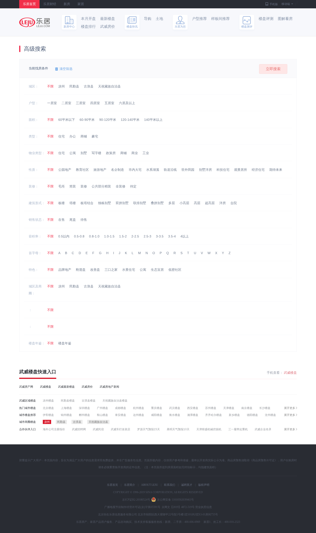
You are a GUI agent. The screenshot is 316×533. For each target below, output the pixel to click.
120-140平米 (130, 120)
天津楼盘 (228, 408)
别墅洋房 (205, 169)
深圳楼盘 (84, 408)
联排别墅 (139, 203)
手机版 (274, 4)
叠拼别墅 (157, 203)
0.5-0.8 (79, 236)
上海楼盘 (66, 408)
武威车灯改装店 (120, 429)
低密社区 (174, 269)
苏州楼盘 (210, 408)
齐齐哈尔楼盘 (213, 415)
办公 (72, 136)
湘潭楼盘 (192, 415)
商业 (134, 153)
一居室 (52, 103)
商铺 (84, 136)
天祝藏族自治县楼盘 (114, 400)
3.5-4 (172, 236)
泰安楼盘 (120, 415)
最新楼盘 (107, 19)
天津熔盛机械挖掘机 (208, 429)
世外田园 (187, 169)
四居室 (95, 103)
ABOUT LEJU (149, 484)
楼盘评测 (266, 19)
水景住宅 (128, 269)
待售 (84, 219)
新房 (67, 4)
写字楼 (96, 153)
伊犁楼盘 (48, 415)
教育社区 (82, 169)
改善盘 (95, 269)
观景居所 (240, 169)
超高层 (210, 203)
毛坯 (61, 186)
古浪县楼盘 (89, 400)
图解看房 (285, 19)
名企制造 (117, 169)
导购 (147, 19)
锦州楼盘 (66, 415)
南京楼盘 (246, 408)
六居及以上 (127, 103)
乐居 (34, 22)
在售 (61, 219)
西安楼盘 (192, 408)
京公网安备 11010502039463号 (175, 499)
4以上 (184, 236)
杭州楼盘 (138, 408)
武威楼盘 (28, 371)
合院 (233, 203)
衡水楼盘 (174, 415)
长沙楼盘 (264, 408)
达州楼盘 (138, 415)
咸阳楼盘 (156, 415)
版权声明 (203, 484)
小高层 (184, 203)
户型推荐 (199, 19)
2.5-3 (147, 236)
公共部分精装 (101, 186)
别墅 (84, 153)
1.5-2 (123, 236)
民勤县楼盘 (68, 400)
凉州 (61, 86)
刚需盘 (81, 269)
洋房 (222, 203)
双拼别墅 (122, 203)
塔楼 (72, 203)
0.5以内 (63, 236)
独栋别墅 (104, 203)
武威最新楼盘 (66, 386)
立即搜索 (273, 69)
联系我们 (169, 484)
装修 (84, 186)
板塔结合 (87, 203)
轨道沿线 (170, 169)
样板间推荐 (220, 19)
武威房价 (107, 26)
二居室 (66, 103)
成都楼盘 (120, 408)
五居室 (109, 103)
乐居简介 (129, 484)
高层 (197, 203)
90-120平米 (107, 120)
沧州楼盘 (270, 415)
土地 (159, 19)
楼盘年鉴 (64, 343)
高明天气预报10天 (178, 429)
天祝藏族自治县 (109, 86)
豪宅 (95, 136)
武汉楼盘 (174, 408)
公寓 (72, 153)
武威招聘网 (79, 429)
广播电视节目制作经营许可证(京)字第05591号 (132, 507)
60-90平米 (87, 120)
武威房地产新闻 (109, 386)
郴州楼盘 (84, 415)
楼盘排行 (88, 26)
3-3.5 (160, 236)
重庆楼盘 (156, 408)
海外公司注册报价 (54, 429)
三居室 (81, 103)
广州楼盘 (102, 408)
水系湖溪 (152, 169)
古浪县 (88, 86)
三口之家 (111, 269)
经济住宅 (258, 169)
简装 (72, 186)
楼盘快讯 (132, 26)
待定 (133, 186)
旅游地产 (99, 169)
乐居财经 (49, 4)
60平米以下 (66, 120)
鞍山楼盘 (102, 415)
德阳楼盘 (252, 415)
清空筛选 (65, 69)
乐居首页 (29, 4)
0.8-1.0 (94, 236)
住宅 (61, 136)
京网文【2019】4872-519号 (178, 507)
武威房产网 (26, 386)
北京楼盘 (48, 408)
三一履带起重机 (238, 429)
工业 (146, 153)
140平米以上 (153, 120)
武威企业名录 (263, 429)
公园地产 (64, 169)
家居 (80, 4)
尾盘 (72, 219)
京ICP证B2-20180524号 (136, 499)
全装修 (120, 186)
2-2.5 (135, 236)
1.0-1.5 (109, 236)
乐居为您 (180, 26)
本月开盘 (88, 19)
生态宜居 (157, 269)
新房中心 (69, 26)
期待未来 (275, 169)
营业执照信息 (203, 507)
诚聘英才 (186, 484)
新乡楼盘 (234, 415)
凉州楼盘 (48, 400)
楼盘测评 (246, 26)
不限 (50, 86)
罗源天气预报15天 (148, 429)
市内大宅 (135, 169)
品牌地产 (64, 269)
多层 (171, 203)
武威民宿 (98, 429)
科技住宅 (223, 169)
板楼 (61, 203)
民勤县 (74, 86)
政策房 (111, 153)
